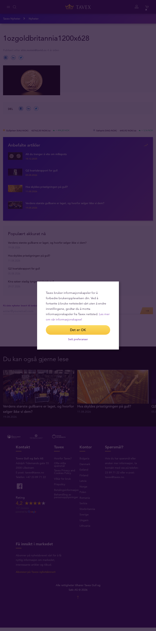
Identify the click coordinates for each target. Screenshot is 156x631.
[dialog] (78, 315)
